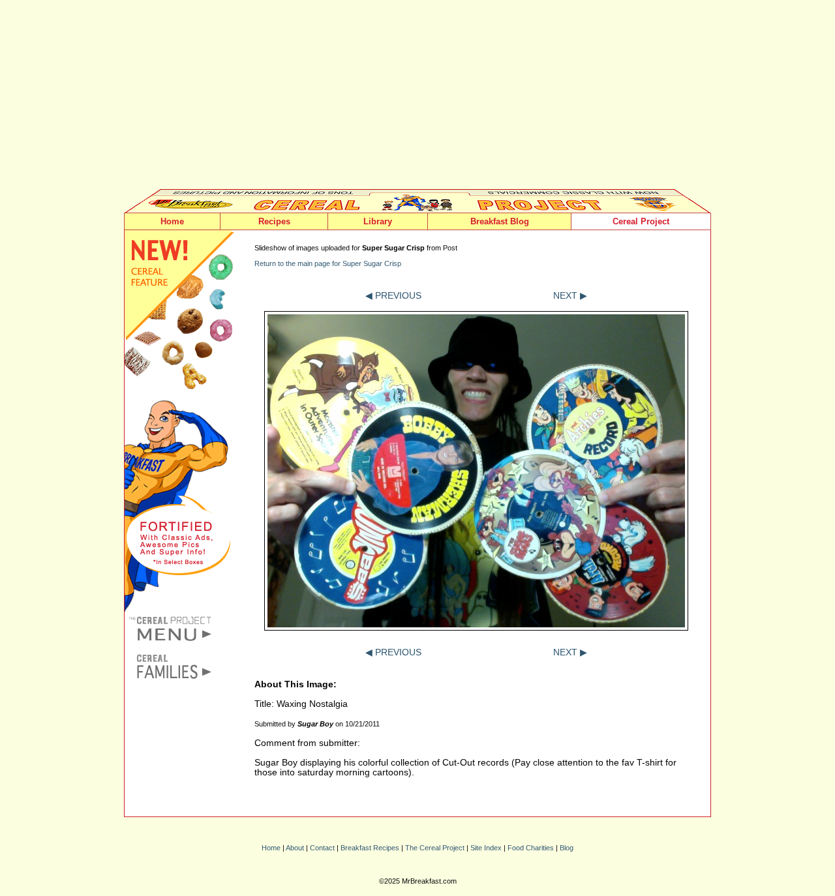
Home (172, 221)
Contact (322, 848)
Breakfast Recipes (370, 848)
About (295, 848)
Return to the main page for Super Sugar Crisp (327, 263)
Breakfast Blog (499, 221)
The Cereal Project (434, 848)
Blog (566, 848)
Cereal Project (641, 221)
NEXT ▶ (570, 296)
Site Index (486, 848)
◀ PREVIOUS (393, 296)
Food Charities (531, 848)
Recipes (274, 221)
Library (377, 221)
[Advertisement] (417, 98)
